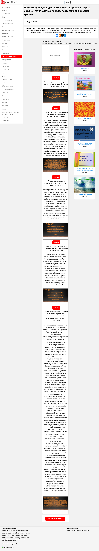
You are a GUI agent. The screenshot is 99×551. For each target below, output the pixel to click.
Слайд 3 (56, 177)
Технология (5, 99)
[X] (62, 35)
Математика (6, 69)
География (5, 50)
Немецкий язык (7, 79)
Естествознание (7, 20)
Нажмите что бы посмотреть (80, 530)
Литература (5, 66)
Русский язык (6, 96)
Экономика (5, 121)
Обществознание (7, 86)
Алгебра (4, 43)
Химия (4, 109)
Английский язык (7, 37)
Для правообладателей (9, 544)
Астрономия (6, 40)
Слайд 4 (56, 242)
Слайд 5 (56, 308)
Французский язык (8, 30)
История (4, 63)
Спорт (4, 17)
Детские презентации (9, 56)
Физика (4, 102)
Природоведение (7, 23)
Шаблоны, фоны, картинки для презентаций (10, 113)
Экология (5, 117)
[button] (67, 46)
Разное (4, 10)
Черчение (5, 33)
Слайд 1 (56, 78)
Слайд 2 (56, 108)
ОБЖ (3, 83)
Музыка (4, 73)
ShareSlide (11, 2)
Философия (5, 106)
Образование (6, 14)
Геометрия (5, 53)
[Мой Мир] (65, 35)
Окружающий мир (8, 89)
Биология (5, 46)
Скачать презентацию (55, 519)
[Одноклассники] (60, 35)
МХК (3, 76)
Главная (7, 7)
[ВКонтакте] (57, 35)
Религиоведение (7, 27)
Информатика (6, 60)
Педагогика (5, 92)
